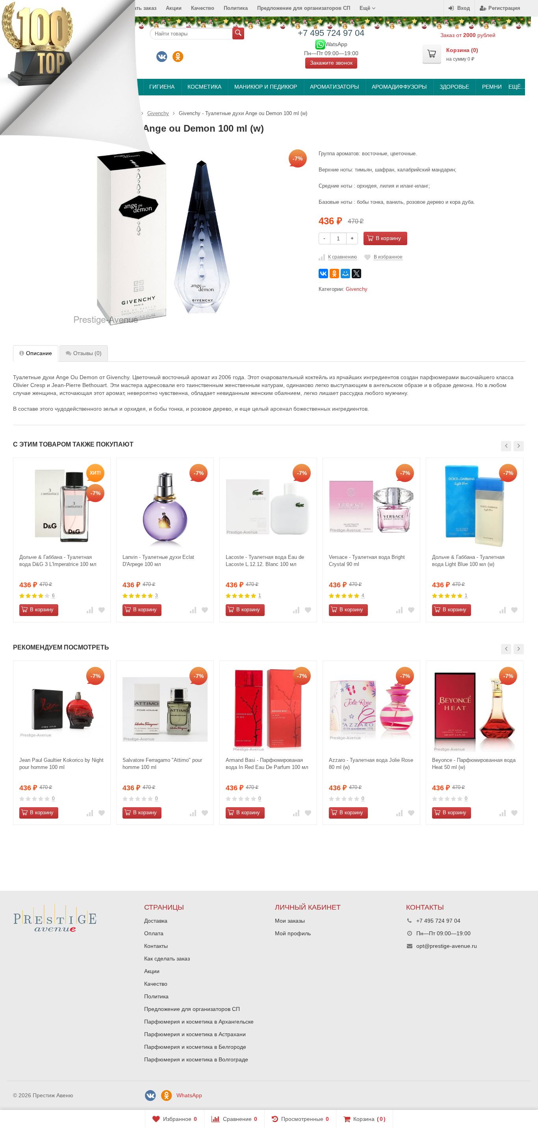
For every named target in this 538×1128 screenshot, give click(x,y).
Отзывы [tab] (87, 353)
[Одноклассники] (178, 56)
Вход (463, 8)
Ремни (492, 87)
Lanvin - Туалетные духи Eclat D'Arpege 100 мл (158, 560)
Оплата (153, 933)
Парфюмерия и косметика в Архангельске (199, 1021)
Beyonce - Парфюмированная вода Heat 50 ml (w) (474, 763)
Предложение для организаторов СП (303, 8)
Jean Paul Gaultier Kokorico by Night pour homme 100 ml (61, 763)
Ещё (366, 8)
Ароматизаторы (334, 87)
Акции (174, 8)
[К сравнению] (90, 610)
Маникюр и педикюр (265, 87)
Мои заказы (290, 921)
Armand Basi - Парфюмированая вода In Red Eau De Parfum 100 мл (267, 763)
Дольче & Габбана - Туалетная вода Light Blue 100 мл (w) (468, 560)
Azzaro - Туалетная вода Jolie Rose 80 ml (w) (371, 763)
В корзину (388, 238)
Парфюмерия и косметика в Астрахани (195, 1034)
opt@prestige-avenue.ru (446, 946)
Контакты (156, 946)
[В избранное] (101, 610)
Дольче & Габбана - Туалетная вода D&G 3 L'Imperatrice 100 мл (57, 560)
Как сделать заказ (167, 958)
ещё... (516, 87)
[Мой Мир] (345, 273)
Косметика (204, 87)
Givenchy (356, 289)
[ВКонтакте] (162, 56)
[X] (356, 273)
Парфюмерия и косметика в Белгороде (195, 1047)
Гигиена (161, 87)
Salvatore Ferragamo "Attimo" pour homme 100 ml (162, 763)
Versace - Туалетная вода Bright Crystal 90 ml (367, 560)
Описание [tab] (39, 353)
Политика (236, 8)
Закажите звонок (331, 63)
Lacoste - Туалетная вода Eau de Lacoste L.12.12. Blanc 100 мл (265, 560)
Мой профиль (293, 933)
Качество (202, 8)
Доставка (155, 921)
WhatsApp (189, 1095)
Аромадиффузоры (399, 87)
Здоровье (454, 87)
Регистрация (504, 8)
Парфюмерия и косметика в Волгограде (196, 1059)
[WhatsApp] (320, 44)
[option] (61, 540)
